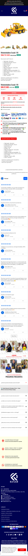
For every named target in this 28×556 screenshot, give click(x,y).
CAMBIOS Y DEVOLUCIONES (6, 513)
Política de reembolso (5, 519)
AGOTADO (14, 92)
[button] (14, 189)
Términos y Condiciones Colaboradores (9, 521)
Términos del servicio (5, 517)
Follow (25, 178)
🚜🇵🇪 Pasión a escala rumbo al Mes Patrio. (14, 1)
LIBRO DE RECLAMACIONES (6, 515)
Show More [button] (14, 336)
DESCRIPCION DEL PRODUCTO (9, 138)
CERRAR (22, 549)
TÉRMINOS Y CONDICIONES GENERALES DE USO (10, 511)
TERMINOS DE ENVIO (5, 509)
